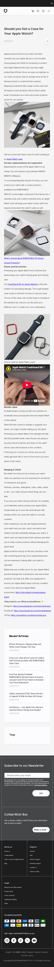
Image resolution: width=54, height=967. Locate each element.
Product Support (35, 859)
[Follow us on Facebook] (13, 940)
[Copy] (47, 41)
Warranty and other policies (13, 887)
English (8, 952)
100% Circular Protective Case (13, 859)
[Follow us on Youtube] (34, 940)
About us (7, 851)
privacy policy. (41, 785)
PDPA (6, 903)
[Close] (51, 3)
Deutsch (37, 952)
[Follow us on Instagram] (7, 940)
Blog (5, 863)
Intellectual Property (10, 899)
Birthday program (35, 863)
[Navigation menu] (48, 11)
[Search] (43, 11)
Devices (32, 851)
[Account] (38, 11)
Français (30, 952)
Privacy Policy (8, 891)
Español (45, 952)
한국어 (31, 956)
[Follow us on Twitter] (27, 940)
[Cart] (32, 11)
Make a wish (40, 829)
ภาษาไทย (24, 956)
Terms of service (9, 895)
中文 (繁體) (16, 952)
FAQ (31, 855)
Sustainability (8, 855)
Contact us (33, 867)
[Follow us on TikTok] (20, 940)
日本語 (23, 952)
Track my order (34, 871)
